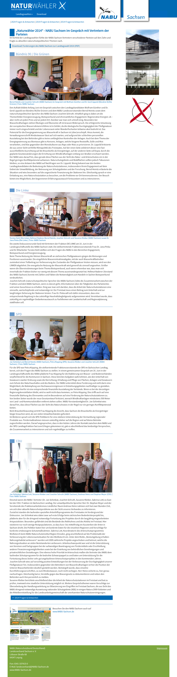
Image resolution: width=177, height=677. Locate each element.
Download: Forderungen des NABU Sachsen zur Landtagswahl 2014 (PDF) (46, 46)
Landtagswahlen (23, 14)
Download (41, 14)
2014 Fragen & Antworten (72, 21)
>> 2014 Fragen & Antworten (25, 597)
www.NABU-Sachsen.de (20, 669)
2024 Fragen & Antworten (23, 21)
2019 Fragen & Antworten (47, 21)
